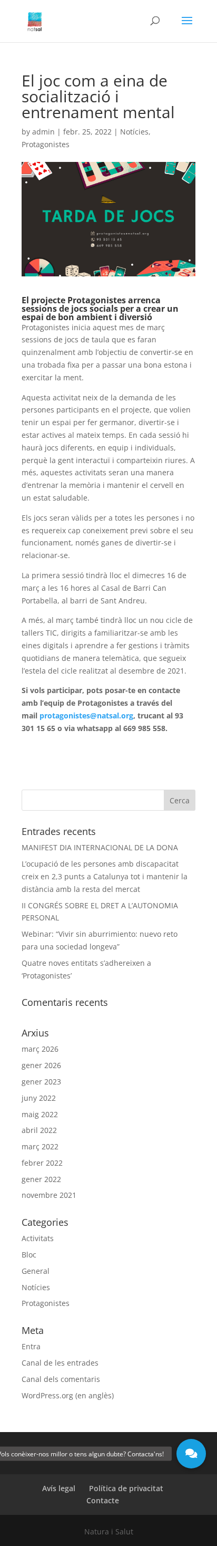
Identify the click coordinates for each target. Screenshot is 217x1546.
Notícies (134, 132)
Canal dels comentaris (61, 1379)
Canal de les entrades (60, 1363)
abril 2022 (39, 1130)
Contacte (102, 1500)
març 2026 (40, 1049)
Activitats (38, 1238)
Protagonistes (46, 144)
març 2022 (40, 1146)
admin (43, 132)
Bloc (29, 1255)
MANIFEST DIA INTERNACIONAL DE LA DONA (100, 847)
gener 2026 (41, 1065)
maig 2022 (40, 1114)
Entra (31, 1346)
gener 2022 (41, 1179)
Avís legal (58, 1488)
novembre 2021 (49, 1195)
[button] (191, 1453)
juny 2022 (39, 1098)
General (36, 1271)
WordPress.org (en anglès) (68, 1395)
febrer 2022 (42, 1163)
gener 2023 (41, 1082)
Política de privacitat (126, 1488)
